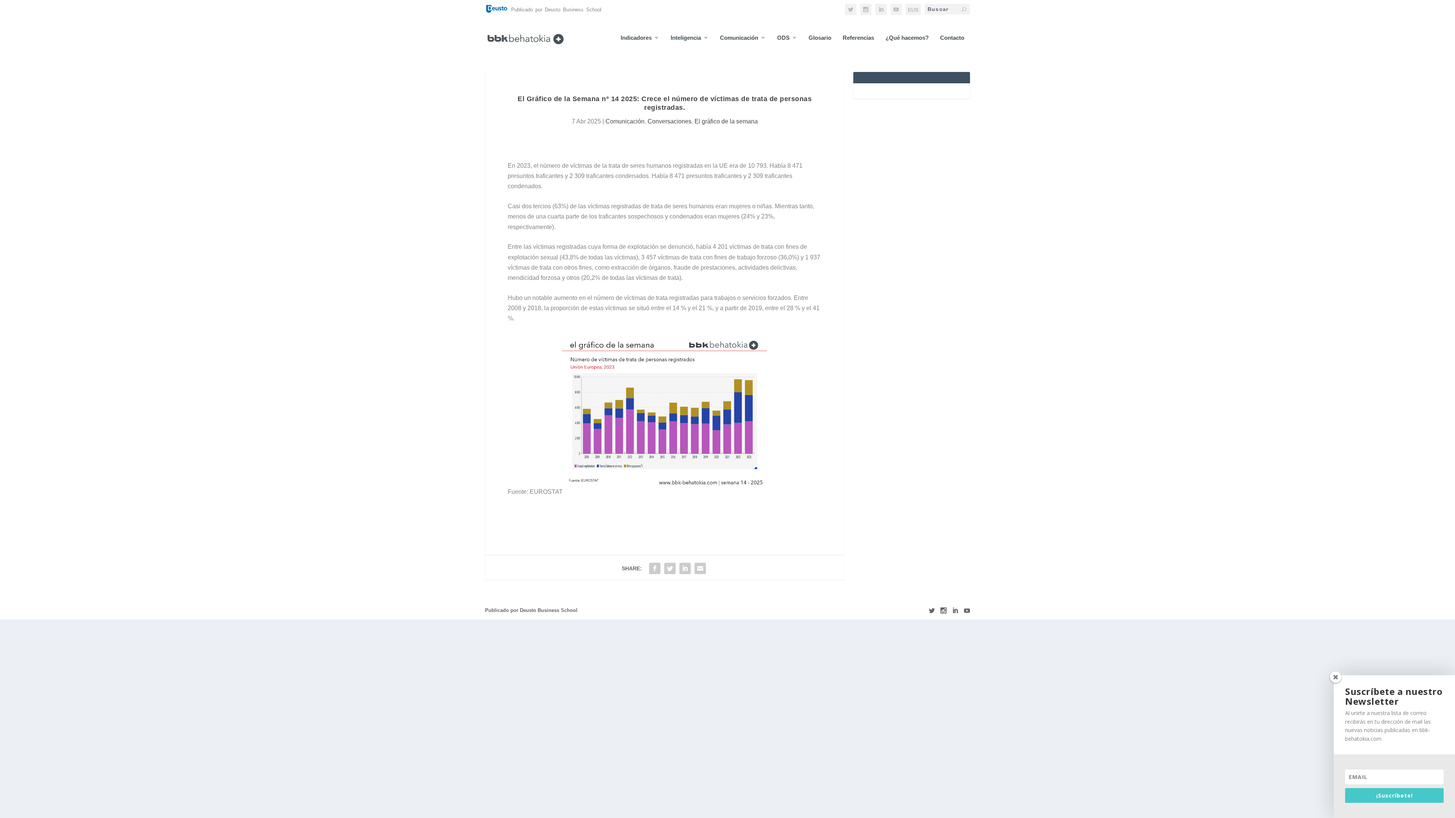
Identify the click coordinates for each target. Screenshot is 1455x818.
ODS (783, 38)
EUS (913, 10)
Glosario (820, 38)
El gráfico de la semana (726, 121)
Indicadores (636, 38)
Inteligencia (686, 38)
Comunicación (739, 38)
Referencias (858, 38)
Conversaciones (670, 121)
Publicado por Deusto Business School (531, 610)
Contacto (952, 38)
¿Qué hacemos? (907, 38)
